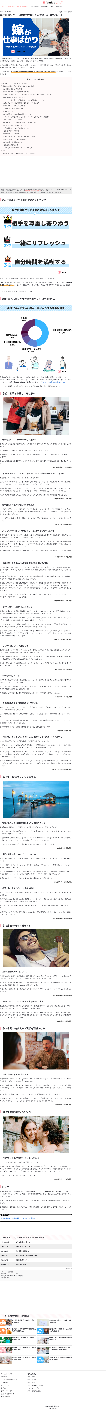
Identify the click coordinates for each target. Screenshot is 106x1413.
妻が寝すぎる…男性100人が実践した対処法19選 (60, 1338)
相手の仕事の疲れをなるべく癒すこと (15, 97)
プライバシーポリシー (8, 1391)
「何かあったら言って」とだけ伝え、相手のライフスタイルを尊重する (26, 117)
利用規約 (4, 1388)
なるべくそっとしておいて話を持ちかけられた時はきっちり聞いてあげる (27, 94)
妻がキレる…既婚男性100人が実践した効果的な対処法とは (24, 1330)
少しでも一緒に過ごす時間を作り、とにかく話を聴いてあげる (23, 100)
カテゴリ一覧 (5, 1385)
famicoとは (4, 1377)
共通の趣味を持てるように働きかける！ (16, 128)
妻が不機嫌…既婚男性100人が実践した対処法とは (24, 1321)
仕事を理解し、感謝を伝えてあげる (14, 106)
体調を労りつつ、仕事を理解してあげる (16, 92)
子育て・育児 (32, 1379)
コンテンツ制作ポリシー (9, 1379)
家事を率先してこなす (10, 111)
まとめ (3, 150)
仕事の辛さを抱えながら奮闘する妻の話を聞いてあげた (21, 103)
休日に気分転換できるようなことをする (16, 125)
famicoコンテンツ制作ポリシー (33, 190)
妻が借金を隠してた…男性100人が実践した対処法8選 (24, 1358)
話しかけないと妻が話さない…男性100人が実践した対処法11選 (60, 1348)
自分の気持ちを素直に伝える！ (13, 142)
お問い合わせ (5, 1396)
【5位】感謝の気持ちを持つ (10, 145)
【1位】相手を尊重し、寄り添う (11, 89)
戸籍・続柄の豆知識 (34, 1391)
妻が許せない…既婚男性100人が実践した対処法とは (24, 1338)
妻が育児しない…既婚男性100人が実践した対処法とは (60, 1358)
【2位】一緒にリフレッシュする (11, 120)
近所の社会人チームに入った (12, 134)
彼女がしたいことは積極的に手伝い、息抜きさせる (20, 122)
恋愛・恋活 (31, 1377)
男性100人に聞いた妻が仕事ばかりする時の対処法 (17, 86)
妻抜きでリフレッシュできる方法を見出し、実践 (19, 136)
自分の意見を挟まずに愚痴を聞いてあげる (17, 114)
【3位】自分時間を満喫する (10, 131)
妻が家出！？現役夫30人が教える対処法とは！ (60, 1321)
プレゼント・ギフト (34, 1388)
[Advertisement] (17, 171)
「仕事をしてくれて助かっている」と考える (17, 148)
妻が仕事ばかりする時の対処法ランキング (15, 83)
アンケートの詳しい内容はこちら (53, 382)
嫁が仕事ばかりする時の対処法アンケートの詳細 (19, 153)
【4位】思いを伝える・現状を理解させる (14, 139)
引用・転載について (7, 1394)
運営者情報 (4, 1382)
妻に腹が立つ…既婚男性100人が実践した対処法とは (60, 1330)
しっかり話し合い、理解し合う (13, 108)
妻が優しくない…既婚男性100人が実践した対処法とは (24, 1348)
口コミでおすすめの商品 (35, 1385)
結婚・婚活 (31, 1382)
